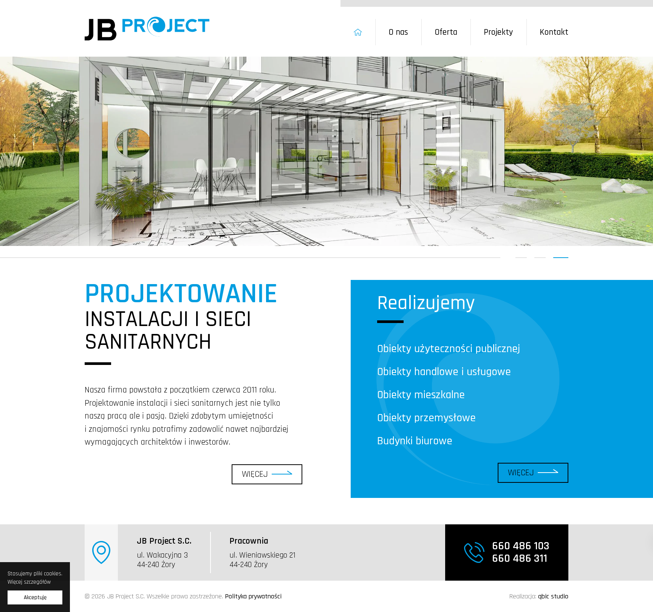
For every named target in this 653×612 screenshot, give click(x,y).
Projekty (498, 32)
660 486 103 (520, 546)
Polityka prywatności (253, 596)
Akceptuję (35, 597)
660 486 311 (519, 558)
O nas (398, 32)
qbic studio (553, 596)
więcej (255, 474)
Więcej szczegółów (29, 582)
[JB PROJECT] (147, 28)
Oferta (446, 32)
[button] (521, 257)
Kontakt (554, 32)
